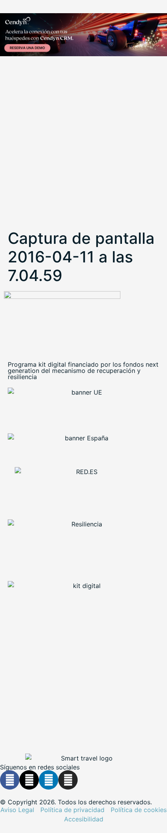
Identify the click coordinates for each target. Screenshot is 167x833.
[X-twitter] (29, 780)
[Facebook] (9, 780)
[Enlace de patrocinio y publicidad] (83, 36)
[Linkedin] (48, 780)
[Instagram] (68, 780)
